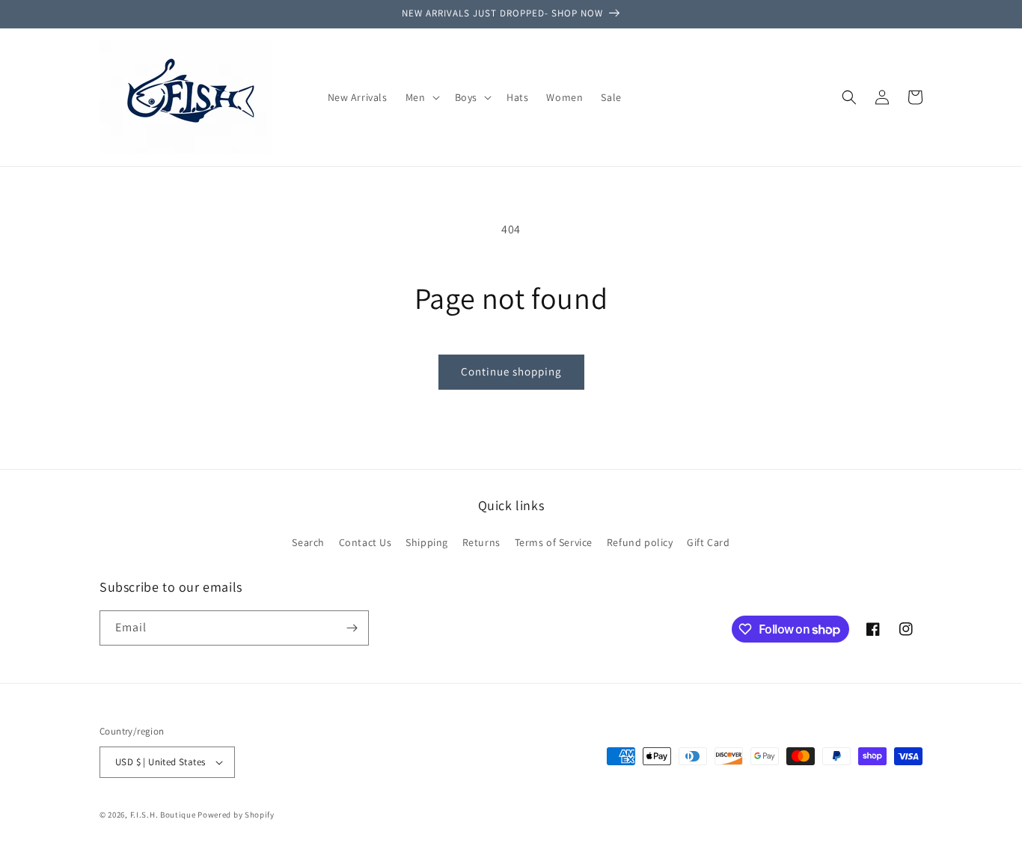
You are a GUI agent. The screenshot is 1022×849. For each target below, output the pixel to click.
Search (308, 542)
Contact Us (365, 542)
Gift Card (708, 542)
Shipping (427, 542)
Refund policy (640, 542)
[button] (421, 97)
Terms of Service (554, 542)
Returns (481, 542)
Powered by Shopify (236, 814)
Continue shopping (511, 371)
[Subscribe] (351, 628)
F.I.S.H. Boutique (163, 814)
